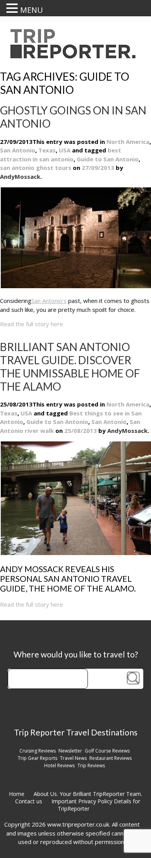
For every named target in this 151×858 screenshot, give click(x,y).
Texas (47, 150)
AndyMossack (127, 430)
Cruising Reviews (37, 750)
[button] (13, 8)
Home (16, 793)
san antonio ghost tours (35, 167)
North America (127, 141)
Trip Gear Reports (37, 758)
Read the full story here (31, 324)
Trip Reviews (91, 765)
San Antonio (17, 150)
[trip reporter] (75, 56)
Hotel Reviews (59, 765)
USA (64, 150)
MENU (31, 10)
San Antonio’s (49, 300)
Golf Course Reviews (107, 750)
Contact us (28, 801)
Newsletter (70, 750)
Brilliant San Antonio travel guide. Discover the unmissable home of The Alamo (70, 366)
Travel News (73, 758)
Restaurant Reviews (110, 758)
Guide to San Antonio (108, 159)
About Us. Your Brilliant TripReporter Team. (88, 793)
